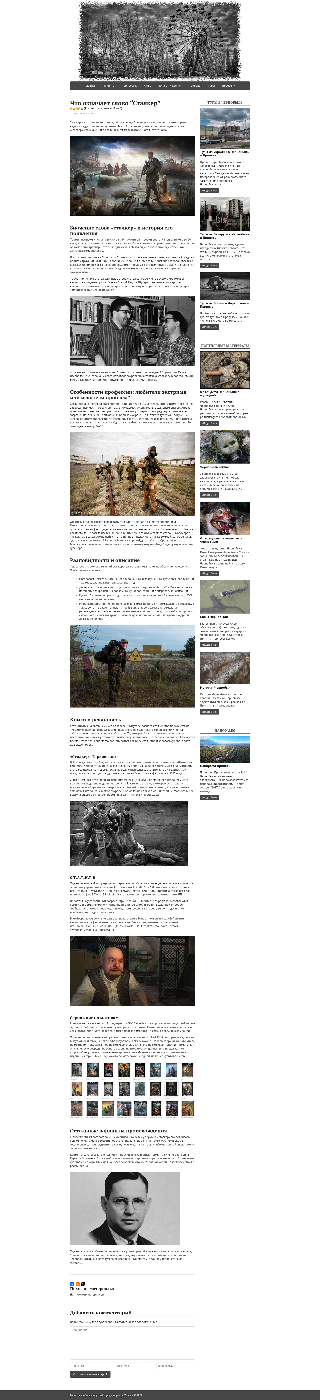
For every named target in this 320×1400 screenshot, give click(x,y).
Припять (108, 85)
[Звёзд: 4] (79, 108)
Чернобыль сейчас (214, 467)
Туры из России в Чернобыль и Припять (224, 304)
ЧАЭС (147, 85)
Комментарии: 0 (88, 113)
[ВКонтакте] (72, 1284)
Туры (211, 85)
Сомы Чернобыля (214, 617)
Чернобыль (129, 85)
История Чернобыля (216, 687)
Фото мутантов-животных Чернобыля (221, 540)
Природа (194, 85)
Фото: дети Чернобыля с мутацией (219, 393)
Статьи (73, 113)
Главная (90, 85)
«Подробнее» (209, 190)
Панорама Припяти (215, 766)
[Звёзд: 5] (82, 108)
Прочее (227, 85)
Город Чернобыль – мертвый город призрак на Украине (102, 1395)
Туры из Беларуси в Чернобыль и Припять (225, 236)
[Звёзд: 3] (76, 108)
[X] (83, 1284)
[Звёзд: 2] (74, 108)
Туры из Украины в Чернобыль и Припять (224, 153)
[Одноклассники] (78, 1284)
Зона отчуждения (169, 85)
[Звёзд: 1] (71, 108)
